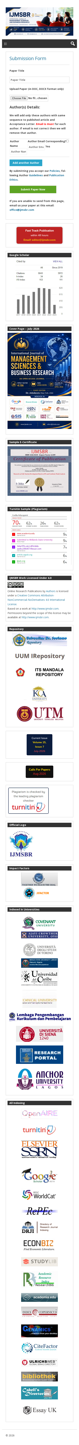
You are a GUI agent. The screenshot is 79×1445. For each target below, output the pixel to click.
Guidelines (36, 175)
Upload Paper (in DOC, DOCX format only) (37, 89)
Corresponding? (56, 141)
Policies (55, 171)
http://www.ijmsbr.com (45, 608)
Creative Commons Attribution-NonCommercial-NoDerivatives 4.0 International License (36, 600)
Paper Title (17, 70)
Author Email (36, 141)
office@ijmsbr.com (22, 210)
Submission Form (28, 58)
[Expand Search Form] (72, 43)
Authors (50, 591)
